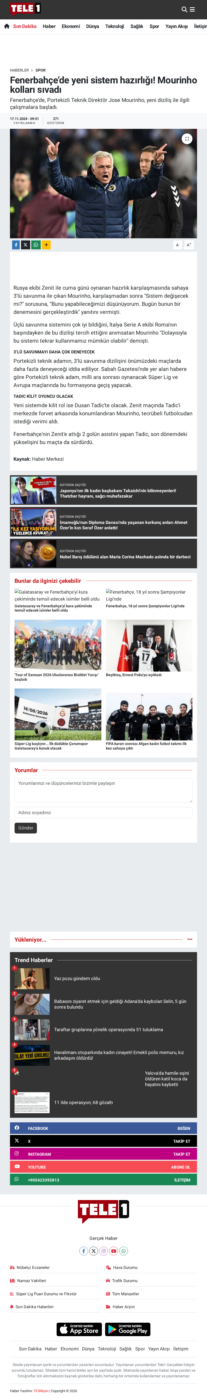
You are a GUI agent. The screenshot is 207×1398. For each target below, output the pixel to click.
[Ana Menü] (192, 9)
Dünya (92, 26)
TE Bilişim (41, 1391)
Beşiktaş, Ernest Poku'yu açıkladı (134, 675)
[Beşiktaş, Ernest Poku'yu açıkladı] (149, 645)
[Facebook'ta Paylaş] (16, 244)
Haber (49, 26)
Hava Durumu (125, 1267)
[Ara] (184, 9)
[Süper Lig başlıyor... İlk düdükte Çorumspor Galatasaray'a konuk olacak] (58, 714)
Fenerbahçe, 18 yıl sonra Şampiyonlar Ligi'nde (145, 606)
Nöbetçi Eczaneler (33, 1267)
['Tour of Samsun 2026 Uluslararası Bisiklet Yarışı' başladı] (58, 645)
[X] (93, 1251)
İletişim (180, 1348)
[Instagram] (103, 1251)
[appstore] (79, 1329)
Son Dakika (24, 26)
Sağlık (136, 26)
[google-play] (128, 1329)
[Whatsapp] (123, 1251)
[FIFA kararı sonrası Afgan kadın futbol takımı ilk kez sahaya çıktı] (149, 714)
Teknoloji (114, 26)
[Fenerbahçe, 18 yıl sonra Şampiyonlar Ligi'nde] (149, 595)
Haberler (19, 70)
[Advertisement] (103, 889)
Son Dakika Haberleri (35, 1306)
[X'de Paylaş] (25, 244)
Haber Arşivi (124, 1306)
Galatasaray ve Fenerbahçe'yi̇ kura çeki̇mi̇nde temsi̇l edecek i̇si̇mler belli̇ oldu (53, 608)
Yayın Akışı (176, 26)
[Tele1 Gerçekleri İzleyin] (25, 9)
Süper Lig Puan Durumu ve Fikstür (46, 1293)
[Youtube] (113, 1251)
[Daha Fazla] (46, 244)
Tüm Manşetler (125, 1293)
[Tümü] (189, 939)
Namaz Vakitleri (31, 1280)
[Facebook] (83, 1251)
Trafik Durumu (124, 1280)
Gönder (25, 828)
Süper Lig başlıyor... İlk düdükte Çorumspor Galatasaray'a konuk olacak (51, 745)
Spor (154, 26)
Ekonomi (71, 26)
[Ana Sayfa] (6, 26)
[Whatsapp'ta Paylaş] (36, 244)
